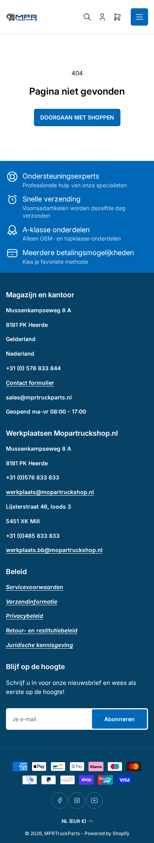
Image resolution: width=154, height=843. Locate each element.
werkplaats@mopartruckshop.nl (50, 492)
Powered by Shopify (107, 833)
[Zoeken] (87, 17)
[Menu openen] (139, 17)
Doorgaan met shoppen (77, 117)
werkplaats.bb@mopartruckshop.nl (54, 549)
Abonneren (119, 719)
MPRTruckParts (62, 833)
